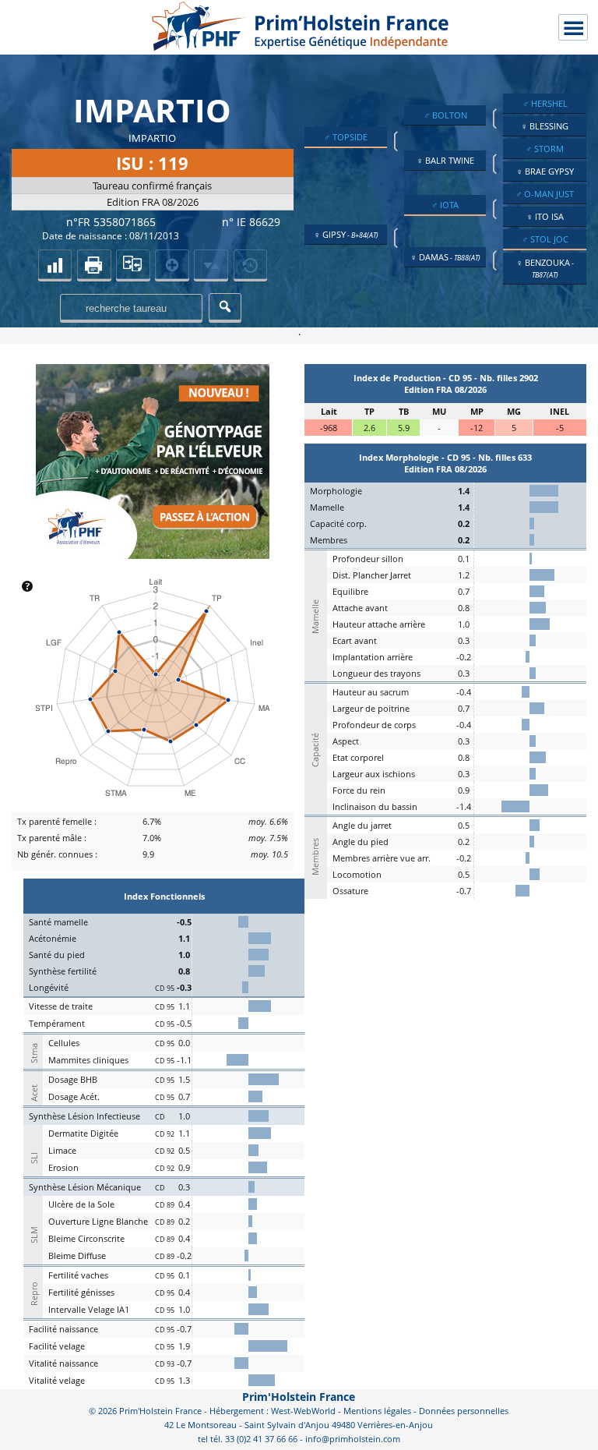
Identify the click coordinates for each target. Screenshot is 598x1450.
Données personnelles (463, 1410)
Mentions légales (377, 1410)
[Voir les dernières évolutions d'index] (211, 264)
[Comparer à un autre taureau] (133, 264)
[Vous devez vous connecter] (251, 264)
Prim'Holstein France (298, 1396)
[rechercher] (225, 306)
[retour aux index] (55, 264)
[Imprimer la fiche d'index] (94, 264)
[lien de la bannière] (152, 555)
